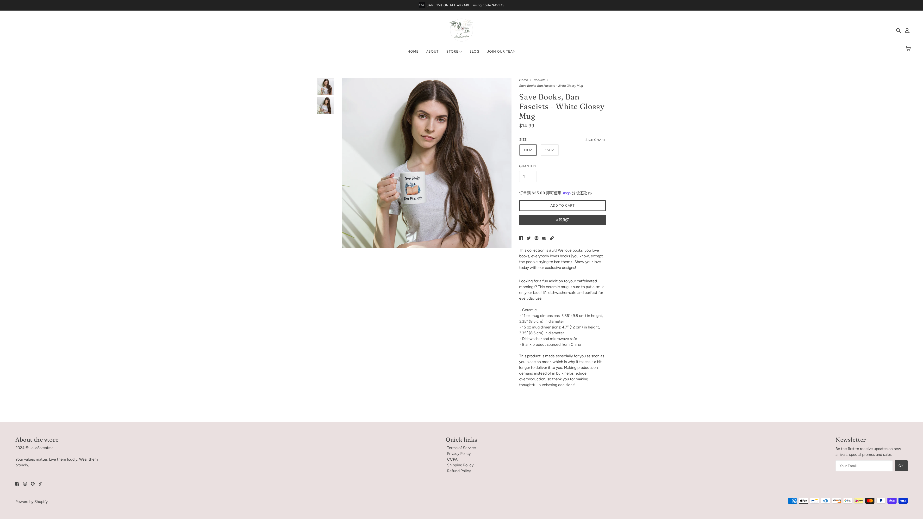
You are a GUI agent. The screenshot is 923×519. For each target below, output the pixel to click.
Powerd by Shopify (31, 501)
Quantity (527, 166)
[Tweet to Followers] (529, 238)
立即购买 (562, 220)
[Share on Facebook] (521, 238)
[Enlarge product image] (426, 163)
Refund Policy (459, 471)
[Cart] (908, 49)
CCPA (452, 459)
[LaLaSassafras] (461, 40)
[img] (898, 30)
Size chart (596, 140)
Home (523, 80)
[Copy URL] (552, 238)
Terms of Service (461, 447)
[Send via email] (544, 238)
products (539, 80)
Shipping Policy (460, 465)
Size (523, 139)
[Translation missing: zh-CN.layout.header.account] (907, 30)
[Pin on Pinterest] (536, 238)
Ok (901, 466)
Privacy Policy (459, 453)
